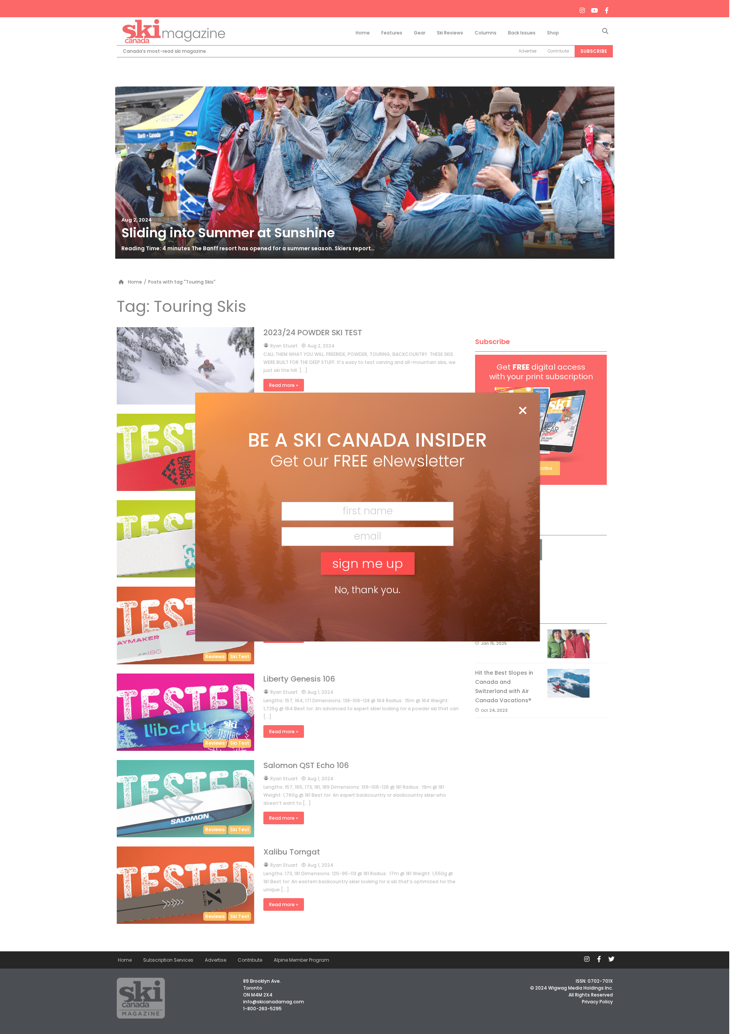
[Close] (522, 411)
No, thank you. (367, 590)
